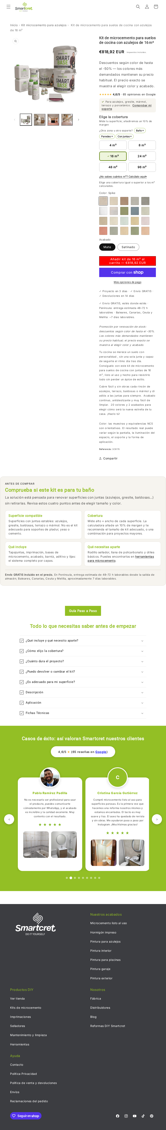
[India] (135, 221)
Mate (107, 247)
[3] (75, 877)
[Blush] (145, 221)
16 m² (114, 156)
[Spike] (103, 201)
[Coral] (103, 231)
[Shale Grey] (145, 201)
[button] (8, 6)
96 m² (142, 167)
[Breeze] (135, 211)
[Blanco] (103, 211)
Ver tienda (17, 998)
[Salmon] (145, 231)
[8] (95, 878)
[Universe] (135, 201)
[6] (87, 878)
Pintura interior (101, 950)
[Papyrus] (114, 231)
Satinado (128, 247)
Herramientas (19, 1044)
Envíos (14, 1092)
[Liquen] (145, 211)
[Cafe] (124, 201)
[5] (83, 878)
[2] (71, 878)
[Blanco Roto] (114, 211)
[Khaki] (135, 231)
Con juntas (125, 136)
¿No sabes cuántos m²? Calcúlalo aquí (122, 176)
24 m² (142, 156)
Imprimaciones (20, 1016)
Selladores (17, 1026)
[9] (99, 878)
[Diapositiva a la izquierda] (14, 119)
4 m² (113, 145)
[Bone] (114, 201)
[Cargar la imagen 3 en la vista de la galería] (53, 120)
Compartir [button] (110, 458)
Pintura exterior (101, 978)
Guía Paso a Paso (83, 611)
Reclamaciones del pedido (29, 1101)
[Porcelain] (114, 221)
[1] (67, 878)
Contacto (16, 1064)
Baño (140, 130)
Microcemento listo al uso (108, 923)
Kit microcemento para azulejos (43, 25)
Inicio (14, 25)
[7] (91, 878)
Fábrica (95, 998)
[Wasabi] (124, 211)
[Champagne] (124, 231)
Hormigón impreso (103, 932)
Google (100, 752)
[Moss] (124, 221)
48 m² (113, 167)
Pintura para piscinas (105, 959)
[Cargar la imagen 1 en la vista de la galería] (26, 120)
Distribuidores (100, 1007)
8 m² (142, 145)
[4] (79, 878)
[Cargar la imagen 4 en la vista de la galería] (67, 120)
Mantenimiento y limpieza (28, 1035)
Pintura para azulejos (105, 941)
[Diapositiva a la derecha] (78, 119)
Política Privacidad (23, 1073)
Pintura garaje (100, 969)
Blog (93, 1016)
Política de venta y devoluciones (33, 1083)
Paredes (107, 136)
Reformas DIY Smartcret (107, 1026)
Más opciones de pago (127, 282)
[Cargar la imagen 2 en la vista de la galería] (40, 120)
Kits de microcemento (25, 1007)
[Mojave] (103, 221)
